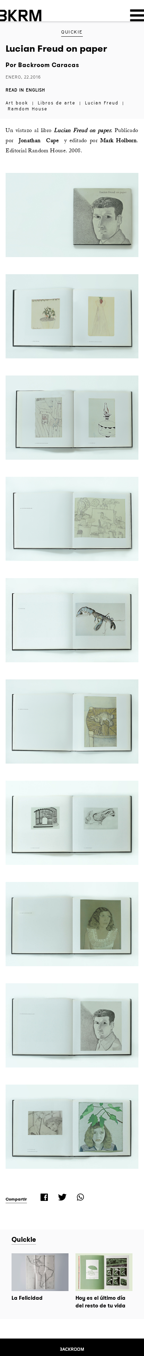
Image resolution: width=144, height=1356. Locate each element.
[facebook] (43, 1197)
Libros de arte (56, 102)
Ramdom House (28, 108)
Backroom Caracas (47, 65)
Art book (17, 102)
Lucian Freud (101, 102)
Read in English (25, 90)
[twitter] (61, 1197)
